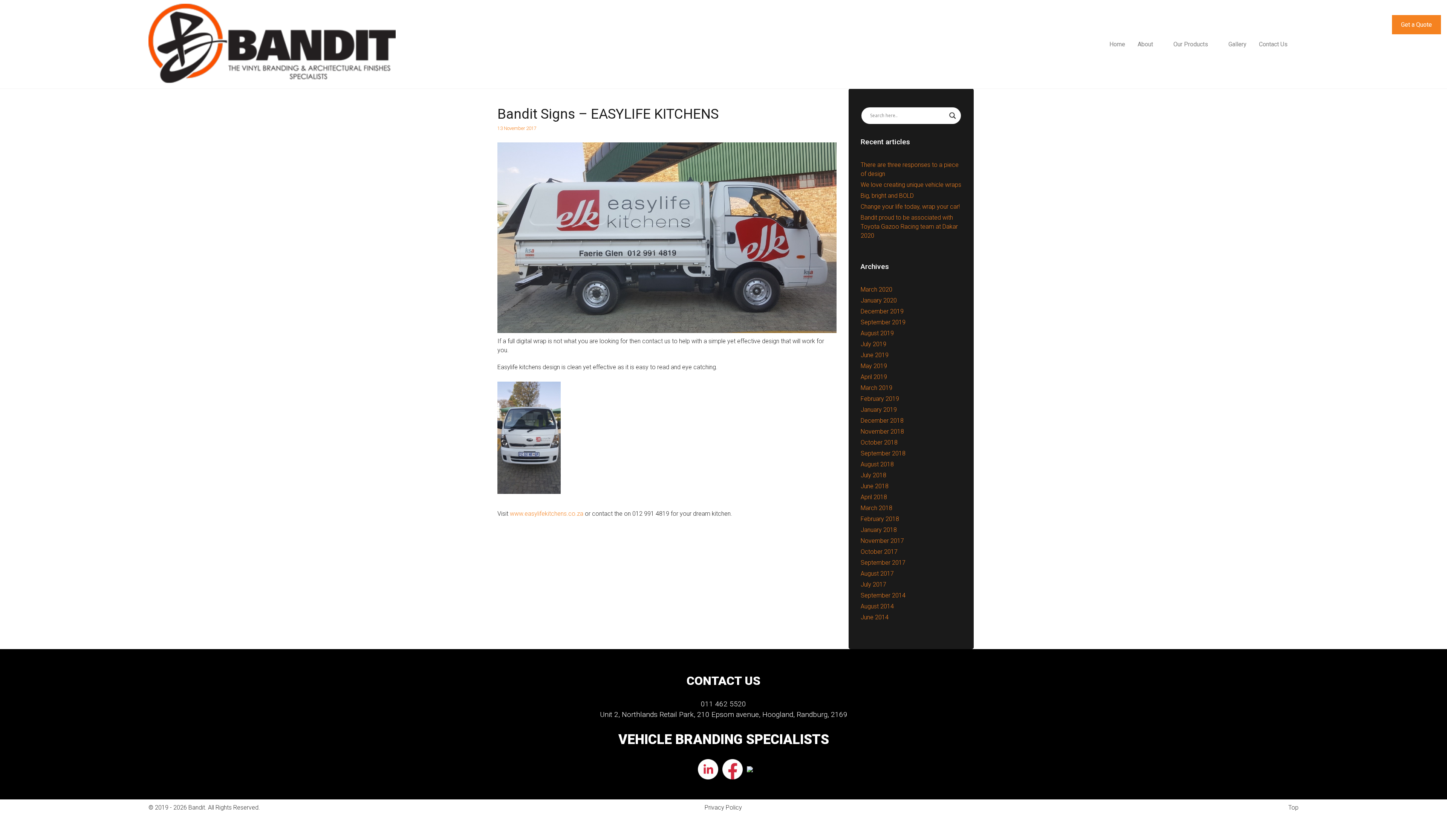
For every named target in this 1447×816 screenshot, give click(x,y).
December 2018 (882, 420)
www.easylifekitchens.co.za (546, 513)
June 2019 (875, 355)
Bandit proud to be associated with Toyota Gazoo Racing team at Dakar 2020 (909, 226)
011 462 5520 (723, 704)
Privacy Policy (723, 807)
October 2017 (879, 551)
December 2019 (882, 311)
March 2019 (876, 387)
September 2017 (883, 562)
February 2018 (880, 519)
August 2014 (877, 606)
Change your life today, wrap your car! (910, 206)
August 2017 (877, 573)
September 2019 (883, 322)
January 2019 (879, 409)
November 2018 (882, 431)
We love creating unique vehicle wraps (911, 184)
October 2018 (879, 442)
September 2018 (883, 453)
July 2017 (873, 584)
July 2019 (873, 344)
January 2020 (879, 300)
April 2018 (874, 497)
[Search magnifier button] (952, 115)
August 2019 (877, 333)
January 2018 (879, 529)
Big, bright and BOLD (887, 195)
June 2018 (875, 486)
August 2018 (877, 464)
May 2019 (874, 366)
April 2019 (874, 376)
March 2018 (876, 508)
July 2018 (873, 475)
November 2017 (882, 540)
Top (1293, 807)
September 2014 (883, 595)
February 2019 (880, 398)
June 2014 (875, 617)
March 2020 (876, 289)
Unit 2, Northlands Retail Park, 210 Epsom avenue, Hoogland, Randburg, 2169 (723, 714)
